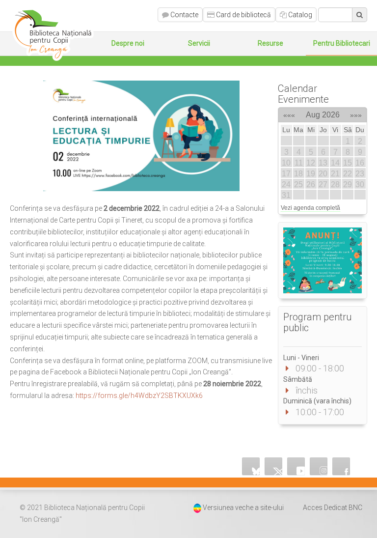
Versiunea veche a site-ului (243, 507)
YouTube (296, 466)
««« (289, 113)
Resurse (270, 43)
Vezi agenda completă (310, 207)
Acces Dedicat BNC (332, 507)
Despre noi (127, 43)
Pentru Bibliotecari (341, 43)
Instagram (318, 466)
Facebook (341, 466)
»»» (356, 113)
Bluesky (251, 466)
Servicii (199, 43)
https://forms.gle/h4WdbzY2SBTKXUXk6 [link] (139, 395)
